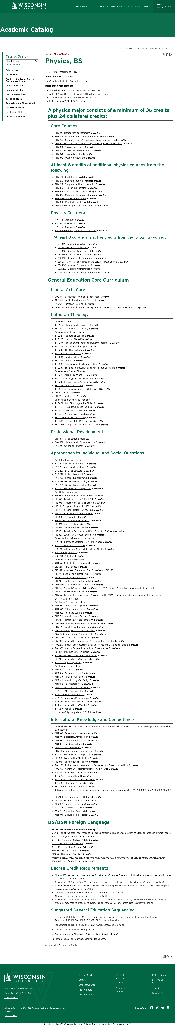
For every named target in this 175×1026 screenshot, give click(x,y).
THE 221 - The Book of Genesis (69, 335)
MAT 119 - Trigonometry (66, 552)
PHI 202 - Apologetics (65, 396)
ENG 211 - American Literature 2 (70, 467)
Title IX (155, 988)
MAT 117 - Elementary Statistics (70, 545)
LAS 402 (116, 307)
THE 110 (96, 920)
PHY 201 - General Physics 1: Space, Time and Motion (80, 136)
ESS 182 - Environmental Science (71, 591)
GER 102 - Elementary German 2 (71, 804)
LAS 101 (84, 917)
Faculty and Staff (14, 112)
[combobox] (145, 48)
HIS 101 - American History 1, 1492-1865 (74, 495)
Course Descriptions (16, 94)
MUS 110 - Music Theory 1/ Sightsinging (73, 701)
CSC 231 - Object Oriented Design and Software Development (88, 261)
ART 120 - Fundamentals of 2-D (70, 673)
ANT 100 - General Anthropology (71, 605)
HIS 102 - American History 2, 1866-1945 (74, 499)
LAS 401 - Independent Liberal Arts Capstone (77, 307)
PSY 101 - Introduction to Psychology (72, 652)
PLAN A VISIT (141, 6)
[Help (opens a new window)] (170, 54)
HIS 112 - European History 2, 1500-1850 (74, 510)
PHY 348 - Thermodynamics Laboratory (74, 191)
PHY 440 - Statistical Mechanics (70, 198)
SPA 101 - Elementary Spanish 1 (70, 811)
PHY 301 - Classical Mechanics (69, 147)
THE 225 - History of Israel (68, 339)
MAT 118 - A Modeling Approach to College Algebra (79, 549)
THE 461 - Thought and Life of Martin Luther (76, 424)
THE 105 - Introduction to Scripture (72, 325)
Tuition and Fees (14, 99)
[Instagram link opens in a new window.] (168, 1008)
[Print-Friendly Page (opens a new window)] (167, 54)
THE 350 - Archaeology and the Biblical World (77, 389)
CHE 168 (103, 588)
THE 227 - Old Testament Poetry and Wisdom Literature (82, 343)
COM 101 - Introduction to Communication (75, 442)
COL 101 (70, 917)
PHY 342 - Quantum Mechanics (70, 157)
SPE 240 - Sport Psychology (68, 662)
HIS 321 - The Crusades (66, 517)
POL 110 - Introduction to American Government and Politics (84, 641)
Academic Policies (15, 107)
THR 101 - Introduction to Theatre (71, 705)
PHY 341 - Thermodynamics (68, 154)
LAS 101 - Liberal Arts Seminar (69, 304)
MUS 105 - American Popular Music (72, 698)
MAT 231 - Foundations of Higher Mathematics (80, 272)
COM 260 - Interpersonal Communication (75, 630)
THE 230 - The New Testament (69, 350)
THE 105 (88, 920)
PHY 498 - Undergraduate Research (72, 205)
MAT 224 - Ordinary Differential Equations (75, 230)
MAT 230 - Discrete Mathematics (74, 269)
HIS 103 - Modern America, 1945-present (75, 503)
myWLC (119, 983)
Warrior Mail (158, 993)
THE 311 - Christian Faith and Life (71, 375)
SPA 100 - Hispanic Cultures (68, 807)
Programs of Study (15, 90)
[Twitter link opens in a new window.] (157, 1008)
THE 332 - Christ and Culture (69, 385)
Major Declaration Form (75, 81)
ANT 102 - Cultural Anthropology (71, 609)
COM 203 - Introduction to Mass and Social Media (79, 623)
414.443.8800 (11, 997)
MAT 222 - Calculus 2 (65, 223)
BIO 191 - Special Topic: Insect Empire (73, 574)
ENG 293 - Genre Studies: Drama (71, 478)
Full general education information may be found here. (79, 939)
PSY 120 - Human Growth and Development (76, 655)
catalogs (51, 1024)
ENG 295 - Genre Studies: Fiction (71, 485)
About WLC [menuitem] (26, 38)
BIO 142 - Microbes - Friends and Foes (73, 570)
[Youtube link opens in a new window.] (162, 1008)
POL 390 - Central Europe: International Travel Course (81, 648)
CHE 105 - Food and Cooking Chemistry (74, 584)
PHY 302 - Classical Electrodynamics (73, 150)
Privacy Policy (11, 1016)
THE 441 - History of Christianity (70, 417)
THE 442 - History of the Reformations (74, 421)
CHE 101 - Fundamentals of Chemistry (73, 581)
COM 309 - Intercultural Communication (74, 634)
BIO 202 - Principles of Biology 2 (70, 577)
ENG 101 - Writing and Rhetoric (70, 446)
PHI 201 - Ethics (62, 392)
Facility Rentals (86, 994)
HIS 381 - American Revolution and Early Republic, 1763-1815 (84, 531)
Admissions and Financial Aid (20, 103)
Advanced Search (14, 64)
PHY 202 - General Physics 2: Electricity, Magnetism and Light (85, 140)
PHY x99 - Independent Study (69, 180)
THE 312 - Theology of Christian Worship (74, 378)
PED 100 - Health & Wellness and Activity (75, 300)
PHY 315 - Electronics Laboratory (71, 188)
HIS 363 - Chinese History (67, 524)
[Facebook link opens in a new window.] (151, 1008)
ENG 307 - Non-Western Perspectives (73, 488)
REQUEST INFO (107, 6)
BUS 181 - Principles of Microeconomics (74, 620)
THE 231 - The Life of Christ (68, 353)
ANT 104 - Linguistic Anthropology (71, 815)
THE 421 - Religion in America (69, 414)
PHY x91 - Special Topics (66, 177)
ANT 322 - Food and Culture (68, 612)
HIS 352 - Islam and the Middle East (72, 520)
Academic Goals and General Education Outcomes (20, 80)
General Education (15, 85)
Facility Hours (85, 990)
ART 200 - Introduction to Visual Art (72, 687)
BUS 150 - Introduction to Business (71, 616)
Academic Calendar (15, 116)
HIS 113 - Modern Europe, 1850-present (74, 513)
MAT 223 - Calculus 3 (65, 227)
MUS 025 (84, 712)
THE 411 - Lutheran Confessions (70, 410)
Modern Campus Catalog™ (118, 1024)
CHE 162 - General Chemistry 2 (73, 247)
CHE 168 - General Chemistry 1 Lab (74, 251)
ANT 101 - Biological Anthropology (71, 563)
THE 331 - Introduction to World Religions (75, 382)
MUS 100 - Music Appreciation (69, 691)
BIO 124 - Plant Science (66, 567)
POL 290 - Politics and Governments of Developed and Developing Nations (91, 645)
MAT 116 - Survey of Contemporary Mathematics (78, 542)
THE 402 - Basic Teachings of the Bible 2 (74, 407)
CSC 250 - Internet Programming (74, 265)
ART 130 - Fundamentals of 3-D (70, 677)
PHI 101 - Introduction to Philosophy (72, 637)
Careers (82, 980)
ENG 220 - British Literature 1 (69, 470)
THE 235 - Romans (64, 360)
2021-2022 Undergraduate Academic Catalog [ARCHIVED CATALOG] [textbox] (145, 48)
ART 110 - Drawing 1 (64, 669)
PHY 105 (109, 595)
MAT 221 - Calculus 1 (64, 220)
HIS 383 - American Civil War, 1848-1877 (74, 535)
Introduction (12, 74)
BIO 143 (109, 570)
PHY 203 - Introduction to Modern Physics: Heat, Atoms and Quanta (88, 143)
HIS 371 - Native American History (71, 527)
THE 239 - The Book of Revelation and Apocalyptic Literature (85, 367)
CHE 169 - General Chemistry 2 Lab (75, 254)
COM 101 (79, 920)
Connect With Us (86, 985)
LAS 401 (105, 934)
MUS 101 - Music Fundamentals (69, 694)
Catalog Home (13, 70)
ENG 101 (70, 920)
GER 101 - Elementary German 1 (70, 800)
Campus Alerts (85, 975)
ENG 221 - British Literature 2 (69, 474)
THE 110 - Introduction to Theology (71, 328)
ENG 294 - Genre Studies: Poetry (71, 481)
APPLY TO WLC (124, 6)
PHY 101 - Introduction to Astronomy (73, 133)
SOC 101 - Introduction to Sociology (72, 659)
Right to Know (159, 975)
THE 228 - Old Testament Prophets (72, 346)
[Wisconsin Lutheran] (28, 8)
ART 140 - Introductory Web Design (72, 680)
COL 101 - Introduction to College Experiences (77, 296)
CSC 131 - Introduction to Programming (76, 258)
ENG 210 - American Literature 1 (70, 463)
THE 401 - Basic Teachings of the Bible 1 (74, 403)
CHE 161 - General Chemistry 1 (72, 244)
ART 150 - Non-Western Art (68, 684)
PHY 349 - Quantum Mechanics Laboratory (76, 195)
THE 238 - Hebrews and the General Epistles (76, 364)
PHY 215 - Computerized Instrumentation (75, 184)
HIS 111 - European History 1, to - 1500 (73, 506)
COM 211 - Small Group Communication (74, 627)
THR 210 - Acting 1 (63, 709)
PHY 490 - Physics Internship (69, 202)
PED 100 (89, 925)
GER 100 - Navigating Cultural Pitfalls (73, 797)
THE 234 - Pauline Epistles (67, 357)
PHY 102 (62, 599)
